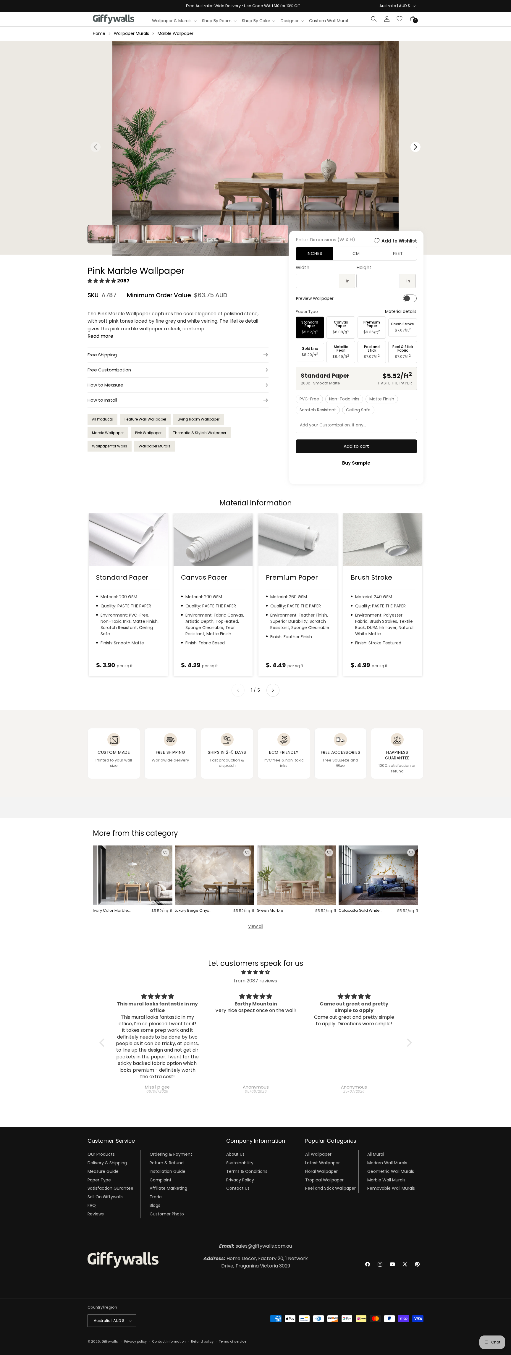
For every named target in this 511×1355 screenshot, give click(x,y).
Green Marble (270, 910)
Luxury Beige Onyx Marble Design (192, 910)
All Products (102, 419)
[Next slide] (272, 690)
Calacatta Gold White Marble (359, 910)
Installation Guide (167, 1171)
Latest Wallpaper (322, 1163)
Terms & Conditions (246, 1171)
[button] (174, 20)
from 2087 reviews (255, 980)
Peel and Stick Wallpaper (330, 1188)
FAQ (92, 1205)
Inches (314, 253)
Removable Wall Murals (391, 1188)
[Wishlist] (399, 19)
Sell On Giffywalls (105, 1197)
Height (363, 267)
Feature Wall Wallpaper (145, 419)
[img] (255, 972)
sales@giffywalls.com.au (255, 1246)
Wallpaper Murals (131, 33)
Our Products (101, 1154)
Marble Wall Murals (386, 1180)
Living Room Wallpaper (198, 419)
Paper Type (99, 1180)
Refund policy (202, 1341)
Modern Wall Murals (387, 1163)
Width (302, 267)
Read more (100, 336)
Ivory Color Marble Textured (110, 910)
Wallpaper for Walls (109, 446)
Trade (156, 1197)
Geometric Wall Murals (390, 1171)
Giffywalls (109, 1341)
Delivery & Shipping (107, 1163)
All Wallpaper (318, 1154)
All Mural (375, 1154)
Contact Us (238, 1188)
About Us (235, 1154)
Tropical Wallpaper (324, 1180)
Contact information (169, 1341)
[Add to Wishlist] (165, 852)
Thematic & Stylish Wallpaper (199, 432)
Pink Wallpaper (148, 432)
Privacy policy (135, 1341)
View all (255, 926)
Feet (398, 253)
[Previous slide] (238, 690)
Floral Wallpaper (321, 1171)
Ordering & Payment (171, 1154)
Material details (400, 311)
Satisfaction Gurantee (110, 1188)
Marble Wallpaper (175, 33)
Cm (356, 253)
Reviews (96, 1214)
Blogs (155, 1205)
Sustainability (239, 1163)
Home (99, 33)
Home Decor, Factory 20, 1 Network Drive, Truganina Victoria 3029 (255, 1262)
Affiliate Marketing (168, 1188)
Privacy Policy (240, 1180)
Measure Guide (103, 1171)
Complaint (161, 1180)
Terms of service (232, 1341)
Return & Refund (167, 1163)
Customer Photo (167, 1214)
